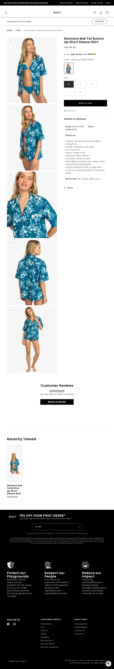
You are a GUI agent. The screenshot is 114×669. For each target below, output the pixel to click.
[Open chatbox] (108, 663)
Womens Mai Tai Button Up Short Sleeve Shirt (43, 30)
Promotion (79, 634)
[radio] (68, 68)
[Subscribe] (79, 526)
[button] (6, 13)
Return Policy (82, 3)
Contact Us (79, 630)
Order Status (46, 624)
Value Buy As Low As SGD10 (19, 21)
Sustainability (80, 627)
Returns (44, 630)
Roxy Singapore (83, 663)
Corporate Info (81, 624)
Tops (18, 30)
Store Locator (66, 3)
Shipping (45, 637)
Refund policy (101, 660)
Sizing (43, 634)
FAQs (108, 3)
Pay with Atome (48, 644)
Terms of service (86, 660)
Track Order (97, 3)
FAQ (42, 627)
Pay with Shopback (49, 647)
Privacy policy (71, 660)
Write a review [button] (57, 401)
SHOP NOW (99, 21)
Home (9, 30)
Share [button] (70, 187)
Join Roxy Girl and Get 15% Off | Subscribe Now (25, 2)
